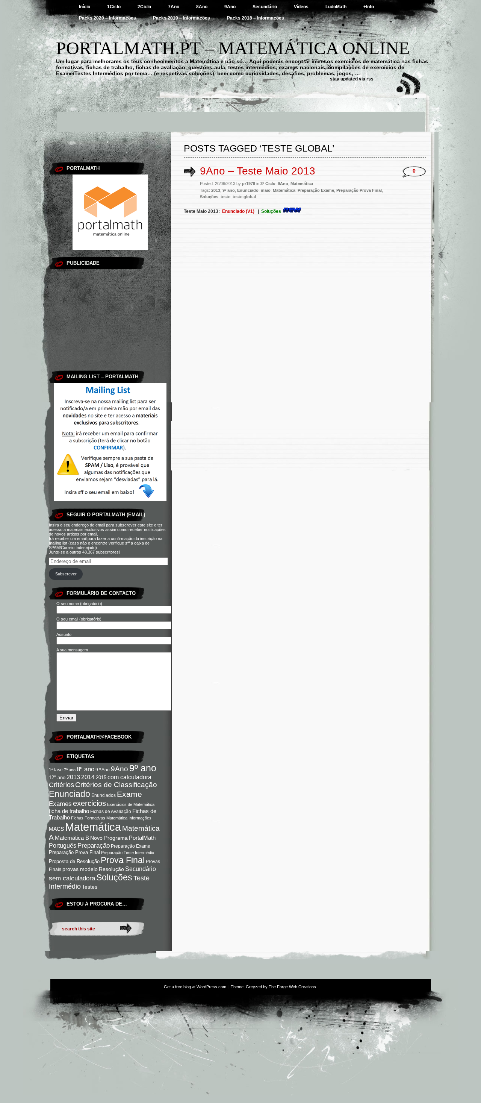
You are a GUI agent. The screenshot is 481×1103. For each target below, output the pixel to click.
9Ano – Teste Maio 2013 (257, 171)
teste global (244, 196)
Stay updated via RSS (352, 79)
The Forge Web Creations (292, 987)
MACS (56, 829)
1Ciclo (114, 6)
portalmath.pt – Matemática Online (233, 48)
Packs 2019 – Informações (181, 18)
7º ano (70, 770)
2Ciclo (144, 6)
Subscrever (66, 574)
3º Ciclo (267, 183)
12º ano (57, 777)
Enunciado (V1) (238, 211)
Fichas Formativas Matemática (99, 818)
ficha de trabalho (69, 811)
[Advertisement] (240, 115)
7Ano (173, 6)
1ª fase (56, 770)
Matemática (93, 827)
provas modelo (80, 869)
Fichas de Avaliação (110, 811)
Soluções (114, 877)
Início (84, 6)
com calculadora (129, 777)
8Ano (201, 6)
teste (225, 196)
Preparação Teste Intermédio (127, 852)
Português (62, 845)
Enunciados (103, 795)
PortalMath (142, 838)
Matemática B (72, 838)
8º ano (85, 769)
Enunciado (69, 794)
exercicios (89, 803)
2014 (88, 777)
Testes (89, 887)
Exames (60, 803)
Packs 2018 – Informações (255, 18)
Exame (129, 794)
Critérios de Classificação (116, 785)
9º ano (142, 768)
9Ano (230, 6)
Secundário (265, 6)
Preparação (93, 845)
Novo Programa (109, 838)
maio (266, 190)
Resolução (111, 869)
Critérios (61, 785)
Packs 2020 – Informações (107, 18)
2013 (73, 777)
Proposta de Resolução (74, 861)
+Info (368, 6)
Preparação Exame (130, 846)
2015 (101, 777)
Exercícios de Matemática (130, 804)
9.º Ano (102, 769)
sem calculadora (72, 878)
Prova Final (123, 860)
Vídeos (301, 6)
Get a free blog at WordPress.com (195, 987)
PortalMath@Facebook (99, 737)
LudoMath (335, 6)
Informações (140, 818)
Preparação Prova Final (74, 852)
